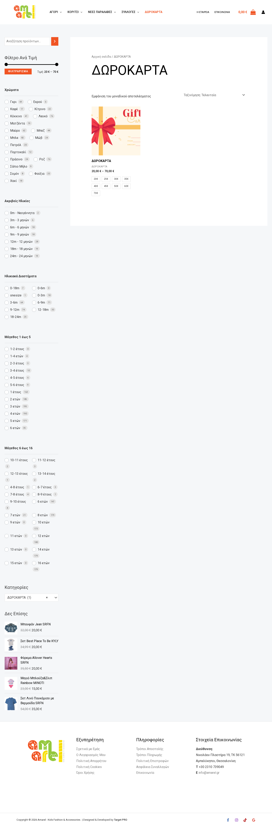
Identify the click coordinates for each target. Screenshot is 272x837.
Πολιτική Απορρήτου (91, 761)
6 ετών (15, 428)
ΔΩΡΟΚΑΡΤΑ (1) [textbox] (27, 597)
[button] (60, 12)
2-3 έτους (17, 363)
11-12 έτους (46, 460)
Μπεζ (41, 130)
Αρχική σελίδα (101, 56)
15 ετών (16, 563)
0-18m (14, 288)
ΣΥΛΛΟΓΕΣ (128, 12)
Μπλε (14, 138)
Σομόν (14, 174)
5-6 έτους (17, 385)
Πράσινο (16, 159)
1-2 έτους (17, 349)
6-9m (41, 302)
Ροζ (42, 159)
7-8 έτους (17, 494)
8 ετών (43, 515)
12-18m (43, 310)
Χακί (13, 181)
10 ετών (44, 522)
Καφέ (14, 109)
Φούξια (39, 174)
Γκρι (13, 102)
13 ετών (16, 549)
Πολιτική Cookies (89, 767)
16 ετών (44, 563)
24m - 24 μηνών (21, 256)
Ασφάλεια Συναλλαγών (152, 767)
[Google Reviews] (253, 820)
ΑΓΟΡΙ (54, 12)
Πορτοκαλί (18, 152)
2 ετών (15, 399)
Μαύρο (15, 130)
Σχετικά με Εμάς (88, 749)
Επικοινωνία (222, 12)
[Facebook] (228, 820)
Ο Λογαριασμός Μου (91, 755)
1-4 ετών (16, 356)
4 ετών (15, 414)
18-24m (15, 317)
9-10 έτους (18, 501)
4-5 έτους (17, 378)
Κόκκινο (16, 116)
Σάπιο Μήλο (18, 166)
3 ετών (15, 406)
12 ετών (44, 536)
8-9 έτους (45, 494)
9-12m (14, 310)
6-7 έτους (45, 487)
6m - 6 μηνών (19, 227)
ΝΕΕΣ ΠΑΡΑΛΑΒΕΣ (100, 12)
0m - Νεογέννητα (22, 213)
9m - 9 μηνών (19, 234)
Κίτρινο (39, 109)
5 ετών (15, 421)
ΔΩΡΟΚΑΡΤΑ (153, 12)
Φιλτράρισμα (18, 71)
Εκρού (37, 102)
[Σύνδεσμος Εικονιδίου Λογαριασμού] (263, 12)
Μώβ (38, 138)
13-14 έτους (46, 474)
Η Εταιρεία (203, 12)
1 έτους (15, 392)
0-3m (41, 295)
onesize (16, 295)
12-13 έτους (19, 474)
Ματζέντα (17, 123)
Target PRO (120, 819)
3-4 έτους (17, 370)
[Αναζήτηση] (54, 41)
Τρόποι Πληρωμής (149, 755)
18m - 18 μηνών (21, 249)
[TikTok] (245, 820)
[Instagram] (236, 820)
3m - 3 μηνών (19, 220)
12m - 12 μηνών (21, 242)
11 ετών (16, 536)
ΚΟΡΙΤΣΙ (73, 12)
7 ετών (15, 515)
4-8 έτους (17, 487)
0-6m (41, 288)
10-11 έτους (19, 460)
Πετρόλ (15, 145)
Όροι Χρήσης (85, 773)
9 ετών (15, 522)
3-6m (14, 302)
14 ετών (44, 549)
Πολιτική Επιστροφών (152, 761)
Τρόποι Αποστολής (149, 749)
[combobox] (31, 598)
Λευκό (43, 116)
